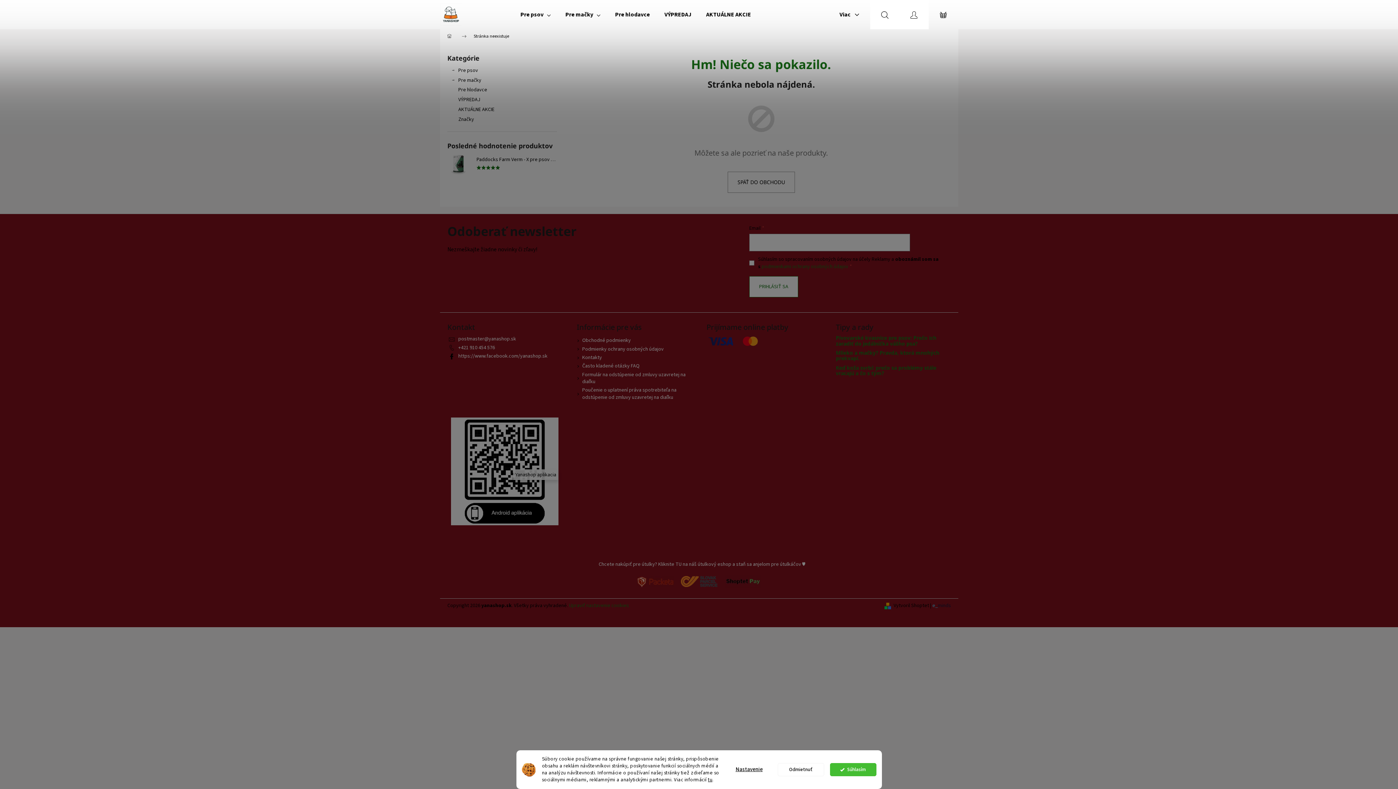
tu (710, 779)
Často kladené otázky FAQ (611, 366)
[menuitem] (535, 14)
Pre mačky (469, 80)
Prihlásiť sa (773, 286)
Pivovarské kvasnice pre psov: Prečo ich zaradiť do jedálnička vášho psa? (886, 340)
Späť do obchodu (761, 182)
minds (944, 605)
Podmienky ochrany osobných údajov (623, 349)
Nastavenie (749, 769)
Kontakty (592, 357)
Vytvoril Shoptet (911, 605)
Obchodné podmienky (606, 340)
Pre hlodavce (472, 90)
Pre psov (468, 70)
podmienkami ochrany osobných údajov (805, 266)
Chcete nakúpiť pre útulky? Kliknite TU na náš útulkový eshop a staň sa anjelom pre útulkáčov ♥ (702, 564)
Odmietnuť (800, 769)
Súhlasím (856, 769)
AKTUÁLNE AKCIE (476, 109)
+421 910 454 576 (476, 347)
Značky (466, 119)
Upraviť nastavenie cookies (599, 605)
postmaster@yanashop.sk (487, 339)
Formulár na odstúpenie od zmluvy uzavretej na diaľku (634, 378)
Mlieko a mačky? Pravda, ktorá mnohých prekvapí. (887, 355)
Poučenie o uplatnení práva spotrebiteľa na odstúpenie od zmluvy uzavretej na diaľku (629, 393)
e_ (935, 605)
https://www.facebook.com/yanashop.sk (503, 356)
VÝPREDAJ (469, 99)
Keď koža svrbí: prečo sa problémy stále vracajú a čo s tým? (886, 370)
